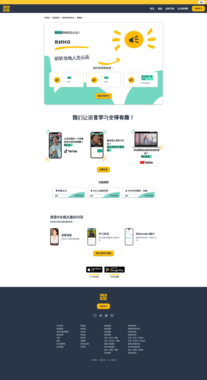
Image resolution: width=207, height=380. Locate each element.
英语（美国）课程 (111, 350)
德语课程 (107, 326)
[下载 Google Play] (114, 270)
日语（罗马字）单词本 (136, 341)
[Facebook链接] (95, 315)
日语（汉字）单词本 (135, 338)
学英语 (83, 347)
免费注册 (103, 169)
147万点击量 (114, 277)
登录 (201, 2)
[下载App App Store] (94, 270)
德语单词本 (132, 326)
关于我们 (60, 326)
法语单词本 (132, 332)
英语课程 (107, 353)
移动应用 (60, 335)
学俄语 (47, 17)
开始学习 (198, 8)
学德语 (83, 326)
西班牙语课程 (109, 344)
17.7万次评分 (94, 277)
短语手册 (170, 8)
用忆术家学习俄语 (103, 253)
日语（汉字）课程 (111, 338)
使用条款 (94, 360)
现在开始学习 (103, 95)
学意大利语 (84, 344)
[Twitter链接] (100, 315)
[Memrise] (6, 8)
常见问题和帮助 (63, 332)
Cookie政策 (112, 360)
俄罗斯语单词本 (68, 17)
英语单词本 (132, 353)
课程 (160, 8)
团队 (58, 341)
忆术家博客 (183, 8)
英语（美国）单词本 (135, 350)
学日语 (83, 338)
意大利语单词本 (134, 347)
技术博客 (60, 347)
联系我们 (60, 329)
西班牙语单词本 (134, 344)
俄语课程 (55, 17)
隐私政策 (102, 360)
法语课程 (107, 332)
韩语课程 (107, 335)
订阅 (58, 338)
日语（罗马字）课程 (112, 341)
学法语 (83, 332)
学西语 (83, 341)
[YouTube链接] (106, 315)
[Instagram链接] (112, 315)
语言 (152, 8)
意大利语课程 (109, 347)
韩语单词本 (132, 335)
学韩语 (83, 335)
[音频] (133, 39)
